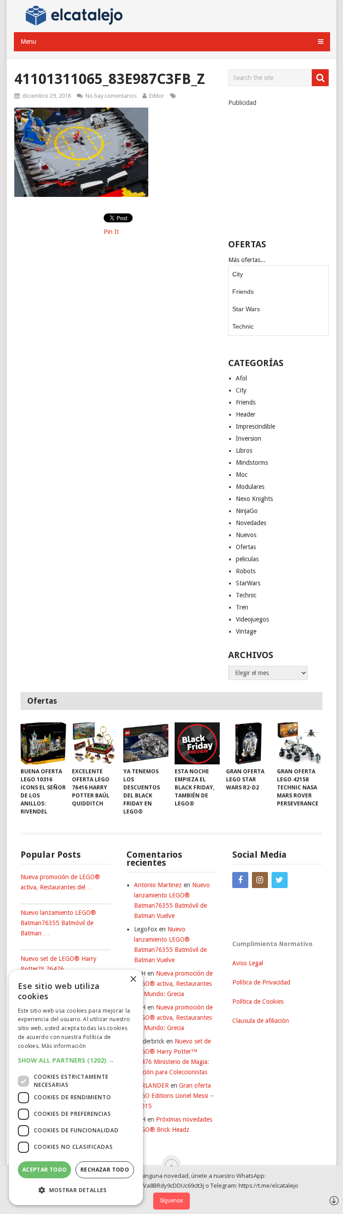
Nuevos (246, 534)
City (237, 274)
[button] (76, 1060)
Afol (241, 378)
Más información (64, 1046)
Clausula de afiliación (260, 1020)
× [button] (133, 979)
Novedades (251, 522)
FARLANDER (151, 1085)
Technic (243, 326)
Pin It (111, 231)
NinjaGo (247, 510)
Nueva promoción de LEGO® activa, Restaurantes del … (60, 882)
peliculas (247, 559)
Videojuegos (252, 619)
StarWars (248, 583)
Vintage (246, 631)
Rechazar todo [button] (104, 1169)
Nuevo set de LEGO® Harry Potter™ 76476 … (58, 963)
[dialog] (76, 1087)
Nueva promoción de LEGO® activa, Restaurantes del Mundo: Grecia (173, 983)
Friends (243, 291)
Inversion (248, 438)
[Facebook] (240, 880)
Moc (241, 474)
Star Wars (246, 309)
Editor (156, 95)
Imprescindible (255, 426)
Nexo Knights (254, 498)
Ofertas (246, 547)
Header (245, 414)
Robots (245, 571)
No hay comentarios (111, 95)
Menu (28, 41)
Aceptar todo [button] (44, 1169)
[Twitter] (280, 880)
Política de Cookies (258, 1001)
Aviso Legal (247, 963)
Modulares (250, 486)
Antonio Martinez (158, 885)
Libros (244, 450)
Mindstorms (252, 462)
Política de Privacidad (261, 982)
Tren (242, 607)
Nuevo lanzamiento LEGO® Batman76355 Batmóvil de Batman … (58, 923)
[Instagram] (260, 880)
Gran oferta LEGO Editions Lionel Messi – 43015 (173, 1096)
